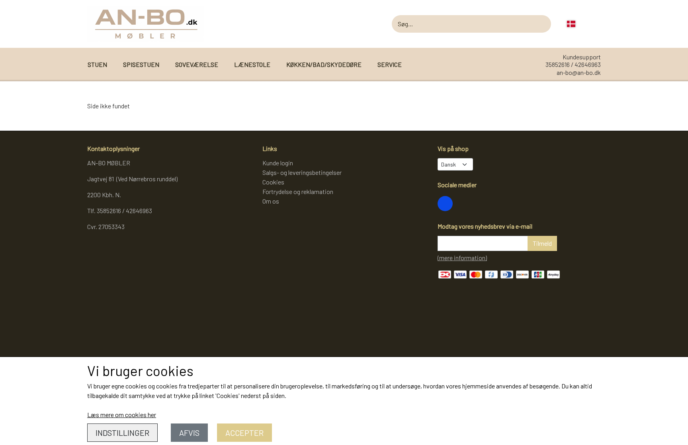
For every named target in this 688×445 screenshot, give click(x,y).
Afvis (189, 432)
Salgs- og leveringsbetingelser (302, 172)
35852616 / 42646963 (573, 64)
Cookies (273, 182)
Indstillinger (122, 432)
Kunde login (277, 163)
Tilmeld (542, 243)
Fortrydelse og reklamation (297, 191)
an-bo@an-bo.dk (579, 72)
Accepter (244, 432)
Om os (270, 201)
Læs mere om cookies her (121, 414)
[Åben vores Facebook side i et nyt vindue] (445, 203)
